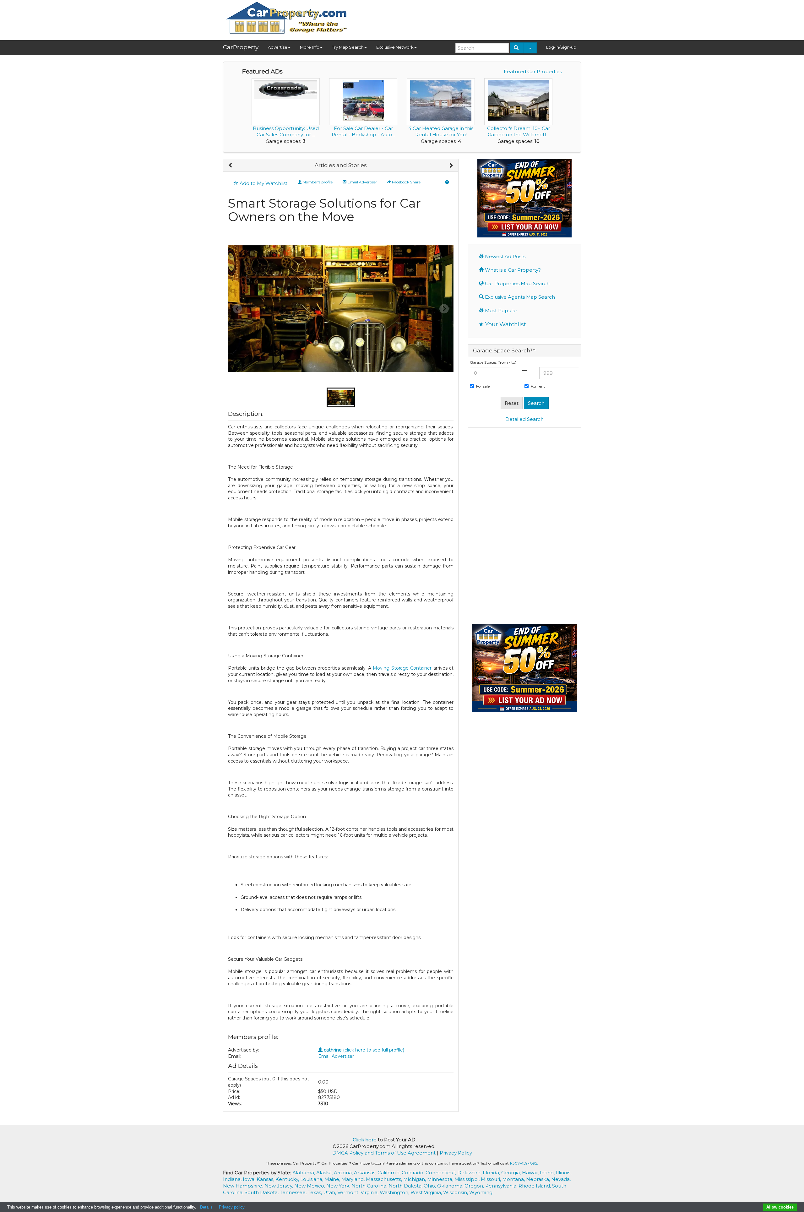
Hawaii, (531, 1173)
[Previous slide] (237, 308)
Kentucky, (287, 1179)
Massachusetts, (384, 1179)
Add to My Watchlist (262, 183)
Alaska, (325, 1173)
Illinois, (563, 1173)
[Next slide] (444, 308)
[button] (341, 397)
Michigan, (415, 1179)
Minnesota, (440, 1179)
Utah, (330, 1192)
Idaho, (548, 1173)
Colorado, (414, 1173)
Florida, (492, 1173)
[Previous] (230, 165)
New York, (338, 1186)
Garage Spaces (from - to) (493, 362)
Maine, (332, 1179)
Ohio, (430, 1186)
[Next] (451, 165)
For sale (483, 386)
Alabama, (304, 1173)
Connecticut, (441, 1173)
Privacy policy (232, 1207)
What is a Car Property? (512, 270)
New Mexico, (310, 1186)
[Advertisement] (466, 18)
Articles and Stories (341, 165)
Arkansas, (366, 1173)
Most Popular (500, 310)
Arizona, (344, 1173)
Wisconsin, (456, 1192)
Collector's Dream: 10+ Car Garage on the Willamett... (518, 131)
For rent (538, 386)
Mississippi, (467, 1179)
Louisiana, (312, 1179)
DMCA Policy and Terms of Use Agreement (384, 1153)
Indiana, (233, 1179)
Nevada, (561, 1179)
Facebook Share (406, 182)
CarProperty (240, 47)
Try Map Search (348, 47)
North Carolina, (369, 1186)
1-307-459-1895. (524, 1163)
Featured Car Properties (533, 71)
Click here (365, 1140)
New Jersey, (279, 1186)
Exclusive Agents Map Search (519, 297)
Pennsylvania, (502, 1186)
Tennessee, (294, 1192)
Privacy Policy (456, 1153)
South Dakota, (262, 1192)
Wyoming (480, 1192)
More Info (309, 47)
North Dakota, (406, 1186)
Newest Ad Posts (504, 256)
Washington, (395, 1192)
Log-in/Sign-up (561, 47)
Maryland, (353, 1179)
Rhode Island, (535, 1186)
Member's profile (317, 182)
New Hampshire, (243, 1186)
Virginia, (370, 1192)
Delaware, (470, 1173)
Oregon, (474, 1186)
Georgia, (511, 1173)
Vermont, (349, 1192)
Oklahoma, (450, 1186)
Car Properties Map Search (517, 283)
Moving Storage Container (402, 668)
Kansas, (266, 1179)
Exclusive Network (395, 47)
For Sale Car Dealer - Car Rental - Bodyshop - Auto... (363, 131)
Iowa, (250, 1179)
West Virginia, (426, 1192)
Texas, (315, 1192)
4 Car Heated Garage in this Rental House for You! (440, 131)
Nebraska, (538, 1179)
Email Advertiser (361, 182)
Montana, (514, 1179)
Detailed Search (524, 419)
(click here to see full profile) (364, 1050)
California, (390, 1173)
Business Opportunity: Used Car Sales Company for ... (286, 131)
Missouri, (491, 1179)
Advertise (277, 47)
